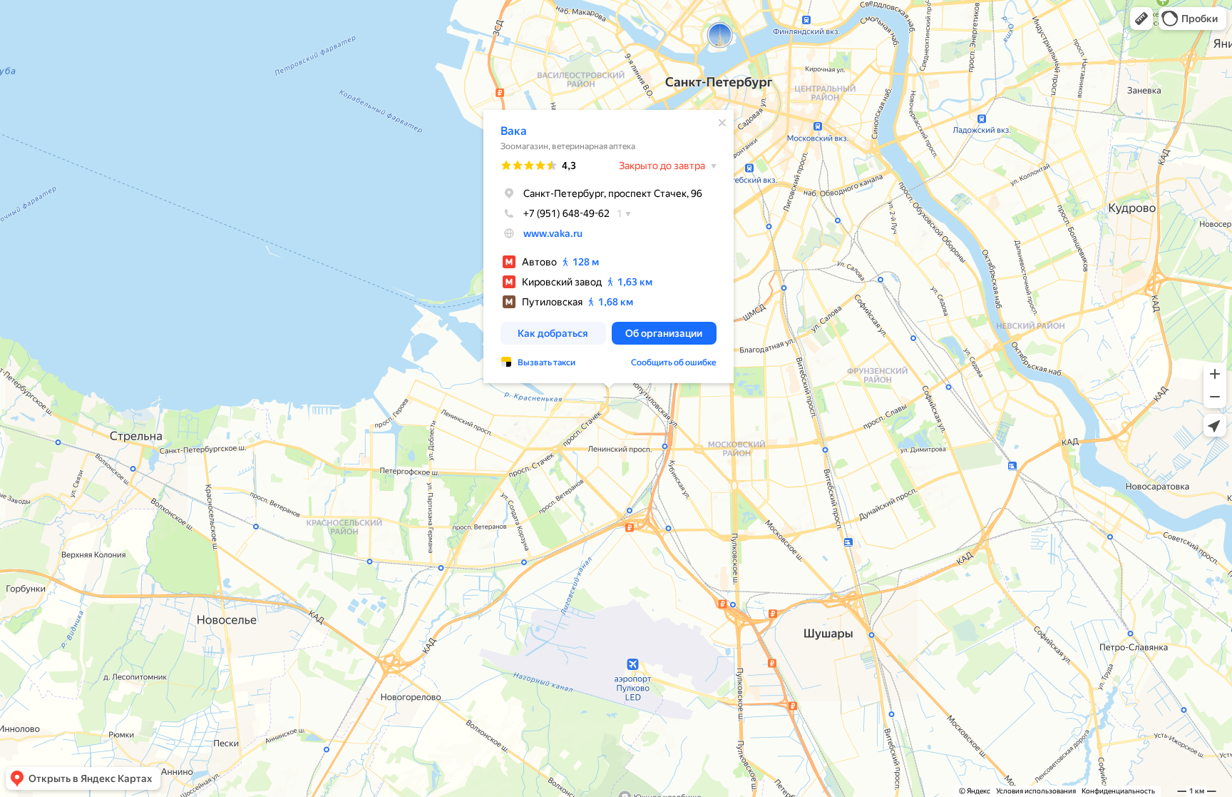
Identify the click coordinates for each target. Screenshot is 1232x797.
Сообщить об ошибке (674, 362)
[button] (1141, 18)
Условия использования (1036, 791)
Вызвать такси (546, 362)
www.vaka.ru (552, 233)
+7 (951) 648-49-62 (566, 213)
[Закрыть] (722, 122)
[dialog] (608, 246)
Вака (513, 131)
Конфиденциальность (1118, 791)
